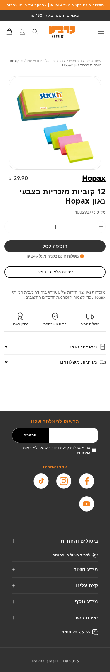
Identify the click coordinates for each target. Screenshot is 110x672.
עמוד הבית (93, 61)
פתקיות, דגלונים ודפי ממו (45, 61)
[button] (101, 31)
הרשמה (30, 435)
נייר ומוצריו (74, 61)
